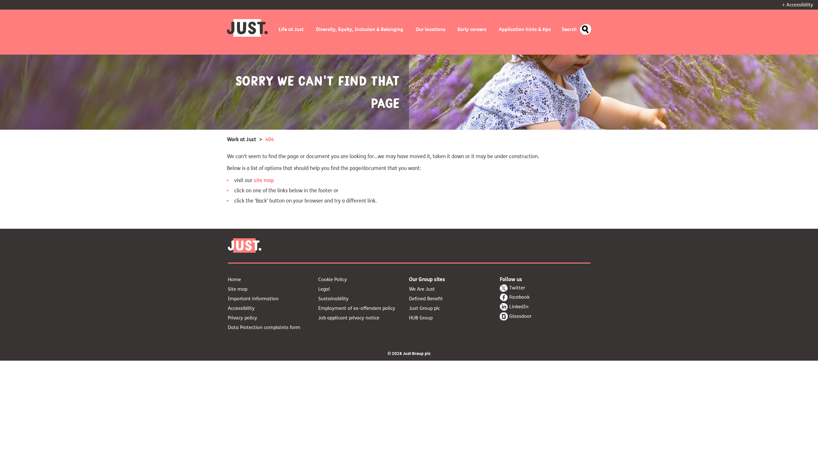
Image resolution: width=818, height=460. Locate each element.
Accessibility (241, 308)
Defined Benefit (426, 299)
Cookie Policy (332, 279)
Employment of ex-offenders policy (356, 308)
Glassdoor (520, 316)
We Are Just (422, 289)
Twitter (517, 288)
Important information (253, 299)
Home (234, 279)
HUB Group (421, 318)
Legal (324, 289)
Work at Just (241, 139)
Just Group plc (424, 308)
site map (264, 180)
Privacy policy (242, 318)
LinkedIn (519, 307)
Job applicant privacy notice (348, 318)
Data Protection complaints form (264, 327)
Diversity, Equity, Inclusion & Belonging (359, 29)
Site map (237, 289)
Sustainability (333, 299)
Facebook (519, 297)
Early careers (472, 29)
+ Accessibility (797, 5)
